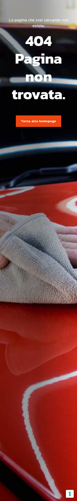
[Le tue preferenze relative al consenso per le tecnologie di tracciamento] (70, 494)
